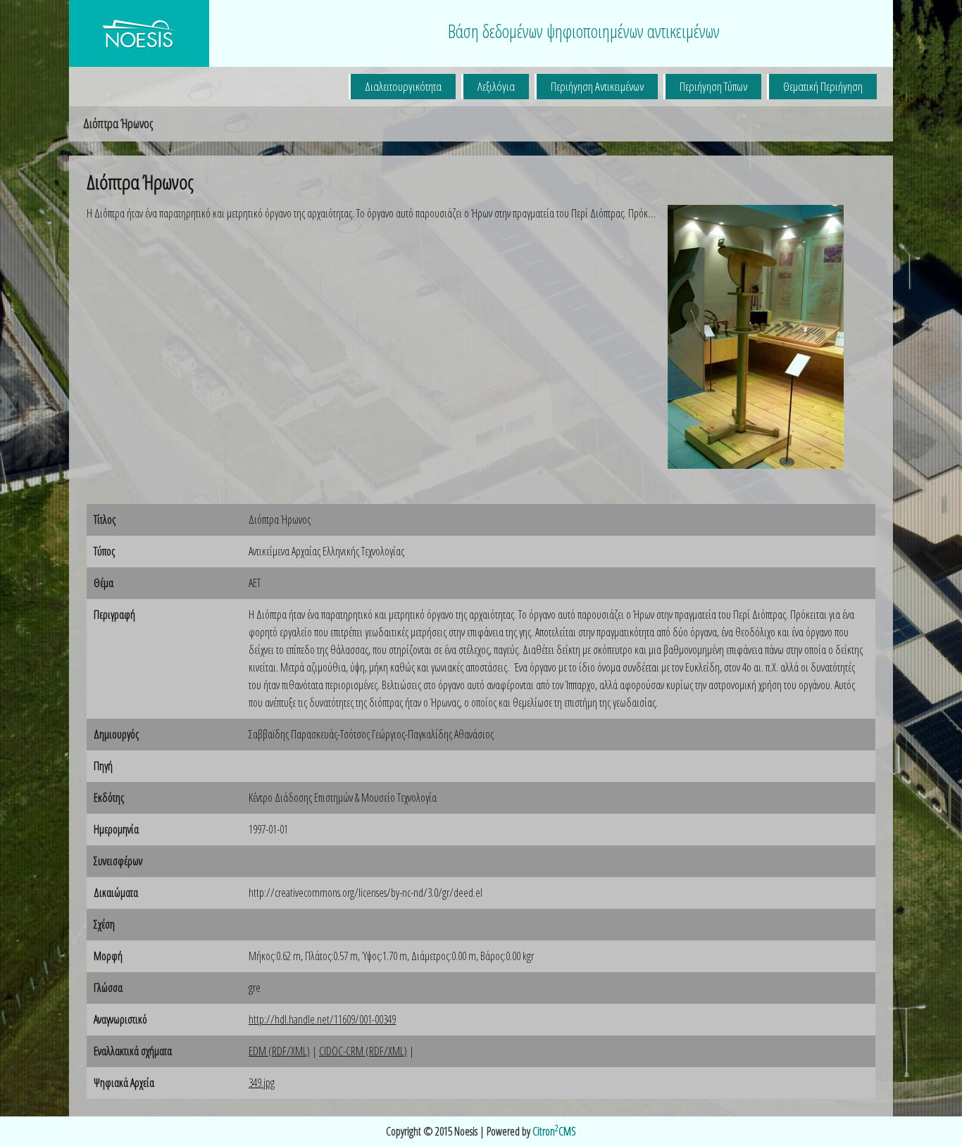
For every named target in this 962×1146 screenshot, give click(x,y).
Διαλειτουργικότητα (403, 86)
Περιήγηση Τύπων (713, 86)
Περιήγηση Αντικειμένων (597, 86)
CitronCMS (554, 1131)
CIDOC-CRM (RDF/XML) (363, 1051)
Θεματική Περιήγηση (823, 86)
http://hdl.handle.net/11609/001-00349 (322, 1019)
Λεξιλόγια (496, 86)
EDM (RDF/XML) (279, 1051)
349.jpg (262, 1082)
